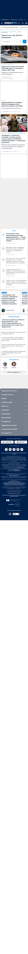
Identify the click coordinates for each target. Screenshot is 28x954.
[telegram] (6, 449)
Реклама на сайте (6, 402)
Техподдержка (6, 421)
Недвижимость (5, 19)
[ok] (14, 449)
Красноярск (5, 31)
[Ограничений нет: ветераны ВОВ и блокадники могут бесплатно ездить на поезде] (14, 90)
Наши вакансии (6, 417)
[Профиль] (26, 23)
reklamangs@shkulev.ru (14, 475)
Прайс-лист (5, 406)
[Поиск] (19, 23)
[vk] (10, 449)
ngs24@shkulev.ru (20, 467)
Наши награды (5, 414)
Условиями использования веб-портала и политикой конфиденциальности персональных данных (14, 484)
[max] (17, 449)
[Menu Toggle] (2, 23)
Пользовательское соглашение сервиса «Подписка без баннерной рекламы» (14, 496)
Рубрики (4, 398)
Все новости (12, 31)
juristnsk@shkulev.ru (16, 469)
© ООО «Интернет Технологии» (14, 510)
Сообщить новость (7, 394)
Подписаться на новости (9, 390)
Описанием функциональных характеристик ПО (14, 482)
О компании (5, 410)
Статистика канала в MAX (9, 429)
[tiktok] (21, 449)
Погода (21, 19)
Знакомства (14, 19)
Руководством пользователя (14, 481)
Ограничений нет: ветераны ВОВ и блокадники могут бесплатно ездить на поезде (12, 104)
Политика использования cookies (14, 491)
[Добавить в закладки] (25, 79)
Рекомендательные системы (14, 493)
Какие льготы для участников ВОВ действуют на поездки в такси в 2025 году (13, 68)
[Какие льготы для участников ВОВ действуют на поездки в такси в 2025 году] (14, 54)
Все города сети (6, 433)
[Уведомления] (22, 23)
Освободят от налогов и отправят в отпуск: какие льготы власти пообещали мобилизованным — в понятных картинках (14, 138)
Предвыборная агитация (9, 425)
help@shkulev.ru (17, 470)
